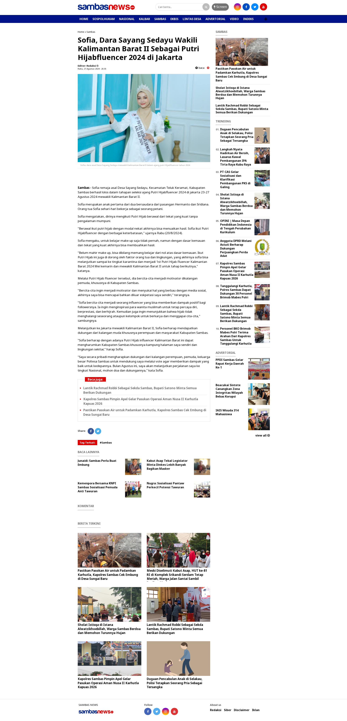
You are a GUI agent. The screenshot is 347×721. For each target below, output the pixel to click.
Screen (221, 7)
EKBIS (174, 19)
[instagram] (237, 6)
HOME (84, 19)
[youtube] (263, 6)
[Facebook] (91, 431)
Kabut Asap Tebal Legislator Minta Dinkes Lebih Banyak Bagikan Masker (167, 465)
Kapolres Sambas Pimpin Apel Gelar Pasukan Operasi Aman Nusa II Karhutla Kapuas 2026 (108, 683)
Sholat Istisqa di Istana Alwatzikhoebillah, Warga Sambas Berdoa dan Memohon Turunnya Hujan (109, 629)
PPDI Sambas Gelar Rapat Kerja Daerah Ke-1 (230, 363)
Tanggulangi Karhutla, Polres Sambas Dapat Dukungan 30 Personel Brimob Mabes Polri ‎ (236, 291)
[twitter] (254, 6)
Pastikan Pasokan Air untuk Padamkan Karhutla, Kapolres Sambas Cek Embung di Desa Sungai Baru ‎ (108, 574)
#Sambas (106, 442)
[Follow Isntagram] (165, 711)
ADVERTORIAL (215, 19)
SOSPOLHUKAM (104, 19)
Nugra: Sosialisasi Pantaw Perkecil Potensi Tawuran (165, 485)
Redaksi (215, 710)
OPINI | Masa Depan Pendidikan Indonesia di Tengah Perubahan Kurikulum (236, 226)
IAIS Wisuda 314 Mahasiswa (227, 412)
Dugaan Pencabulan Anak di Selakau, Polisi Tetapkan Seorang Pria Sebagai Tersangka (174, 683)
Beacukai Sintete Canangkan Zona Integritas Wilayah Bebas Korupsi (229, 390)
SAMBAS (160, 19)
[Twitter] (98, 431)
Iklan (256, 710)
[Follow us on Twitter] (156, 711)
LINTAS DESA (192, 19)
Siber (227, 710)
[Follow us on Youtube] (174, 711)
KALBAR (144, 19)
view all (261, 435)
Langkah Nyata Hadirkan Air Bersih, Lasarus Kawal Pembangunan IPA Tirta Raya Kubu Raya (235, 156)
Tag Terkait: (87, 442)
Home (81, 31)
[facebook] (246, 6)
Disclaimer (241, 710)
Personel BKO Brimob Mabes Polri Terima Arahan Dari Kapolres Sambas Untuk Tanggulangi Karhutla (236, 336)
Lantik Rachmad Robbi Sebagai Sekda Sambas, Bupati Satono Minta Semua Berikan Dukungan (175, 629)
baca (201, 67)
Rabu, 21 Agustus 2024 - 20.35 (92, 68)
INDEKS (248, 19)
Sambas (91, 31)
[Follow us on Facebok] (147, 711)
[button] (265, 17)
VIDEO (234, 19)
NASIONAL (127, 19)
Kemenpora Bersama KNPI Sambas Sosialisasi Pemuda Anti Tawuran (97, 487)
